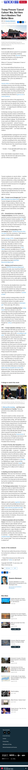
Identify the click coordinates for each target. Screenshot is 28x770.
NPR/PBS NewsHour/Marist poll (10, 199)
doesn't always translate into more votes (12, 367)
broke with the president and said (14, 507)
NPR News (8, 568)
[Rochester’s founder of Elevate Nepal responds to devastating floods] (5, 660)
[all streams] (26, 768)
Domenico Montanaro (10, 21)
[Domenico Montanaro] (4, 580)
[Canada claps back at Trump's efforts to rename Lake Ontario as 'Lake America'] (5, 601)
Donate (24, 2)
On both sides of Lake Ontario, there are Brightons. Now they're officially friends (18, 678)
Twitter (10, 560)
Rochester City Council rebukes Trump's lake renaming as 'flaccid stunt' (18, 615)
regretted (17, 502)
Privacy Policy (6, 741)
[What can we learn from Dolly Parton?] (5, 625)
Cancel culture (5, 83)
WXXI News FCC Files (7, 744)
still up (10, 322)
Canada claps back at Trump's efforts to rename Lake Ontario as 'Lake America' (18, 600)
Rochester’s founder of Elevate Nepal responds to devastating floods (18, 660)
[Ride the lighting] (5, 694)
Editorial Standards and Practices (10, 747)
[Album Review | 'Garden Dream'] (5, 702)
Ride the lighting (15, 691)
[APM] (13, 759)
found (21, 219)
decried (18, 55)
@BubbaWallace (8, 134)
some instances (5, 96)
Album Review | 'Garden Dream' (18, 700)
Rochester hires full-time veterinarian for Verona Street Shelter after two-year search (18, 669)
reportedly (22, 459)
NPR (15, 568)
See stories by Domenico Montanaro (15, 587)
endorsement (20, 434)
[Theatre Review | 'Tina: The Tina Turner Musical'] (5, 711)
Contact (4, 738)
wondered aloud (5, 536)
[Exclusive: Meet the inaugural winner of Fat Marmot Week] (5, 643)
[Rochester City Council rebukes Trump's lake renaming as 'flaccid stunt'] (5, 616)
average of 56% (9, 238)
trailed (20, 463)
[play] (2, 768)
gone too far (20, 94)
